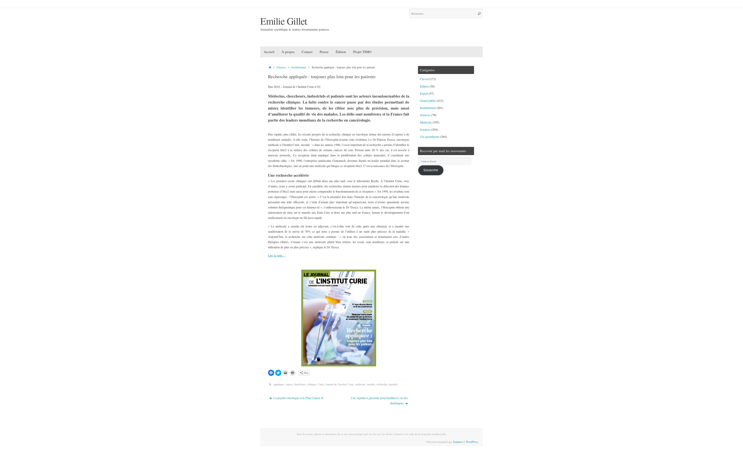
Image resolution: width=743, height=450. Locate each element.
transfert (393, 384)
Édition (424, 86)
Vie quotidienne (429, 137)
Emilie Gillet (283, 20)
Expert (424, 93)
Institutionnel (298, 67)
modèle (371, 384)
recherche (382, 384)
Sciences (281, 67)
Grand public (428, 101)
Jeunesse (425, 115)
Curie (321, 384)
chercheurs (300, 384)
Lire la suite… (276, 255)
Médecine (426, 122)
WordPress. (472, 442)
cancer (289, 384)
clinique (311, 384)
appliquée (279, 384)
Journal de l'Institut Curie (339, 384)
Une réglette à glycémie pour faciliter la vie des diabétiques (379, 400)
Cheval (424, 79)
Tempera (457, 442)
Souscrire (430, 170)
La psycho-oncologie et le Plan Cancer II (298, 398)
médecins (360, 384)
